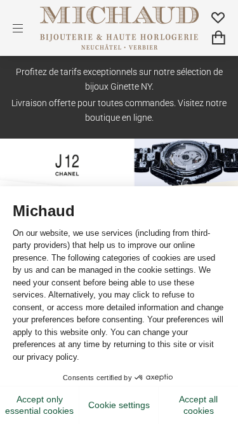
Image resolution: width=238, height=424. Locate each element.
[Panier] (218, 38)
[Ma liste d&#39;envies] (218, 17)
